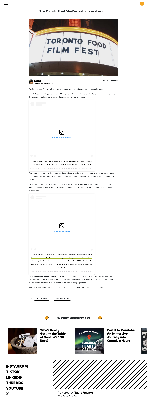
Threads (14, 383)
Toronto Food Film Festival (50, 168)
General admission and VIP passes (42, 276)
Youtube (14, 388)
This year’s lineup (35, 173)
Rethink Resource (82, 184)
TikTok (13, 372)
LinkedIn (14, 377)
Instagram (17, 366)
